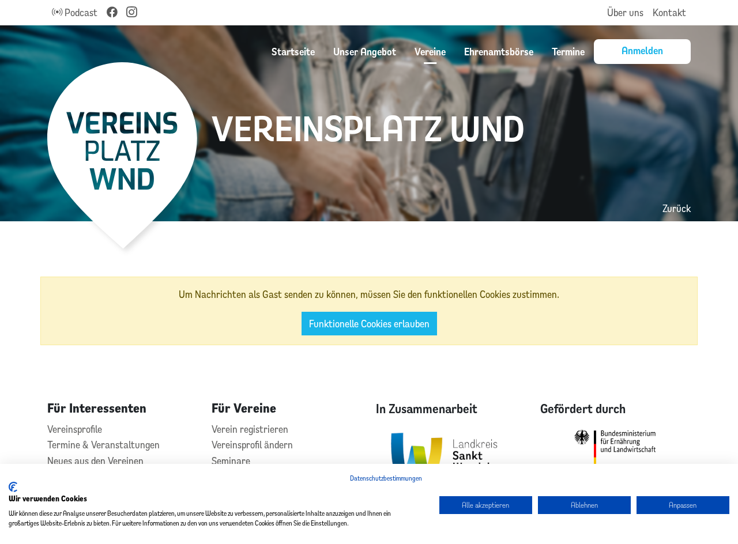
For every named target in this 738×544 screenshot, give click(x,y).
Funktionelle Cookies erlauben (369, 323)
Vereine (430, 51)
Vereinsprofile (74, 429)
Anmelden (642, 50)
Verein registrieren (250, 429)
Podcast (79, 12)
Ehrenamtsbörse (498, 51)
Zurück (676, 208)
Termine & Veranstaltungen (103, 444)
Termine (568, 51)
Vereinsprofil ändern (252, 444)
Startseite (293, 51)
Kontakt (669, 12)
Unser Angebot (364, 51)
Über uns (625, 12)
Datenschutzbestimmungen (386, 478)
